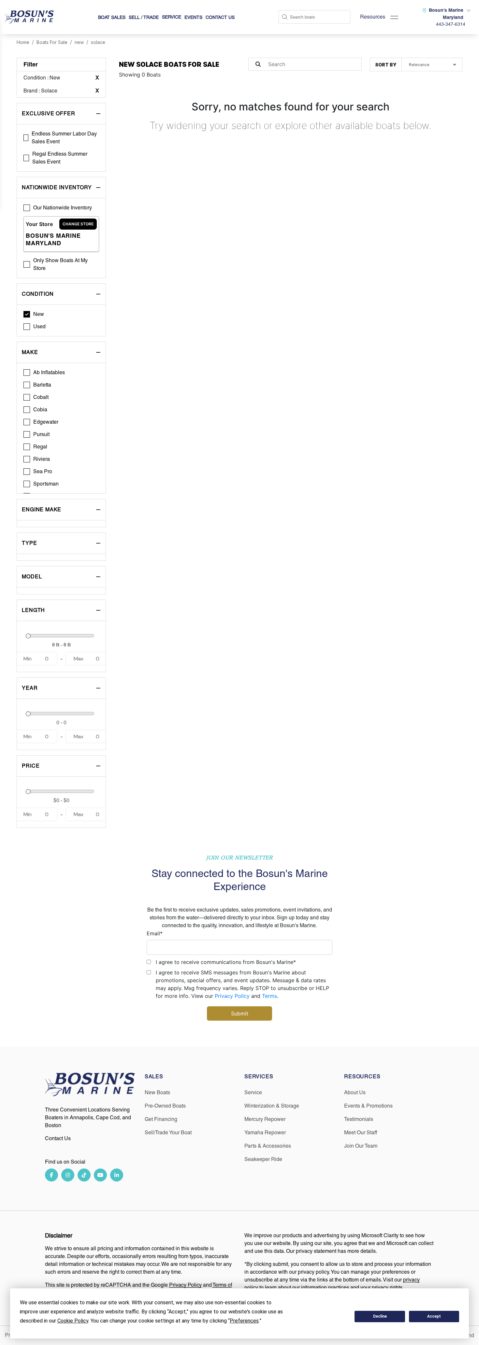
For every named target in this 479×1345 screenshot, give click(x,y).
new (79, 42)
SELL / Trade (144, 17)
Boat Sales (111, 17)
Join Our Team (360, 1146)
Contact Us (220, 17)
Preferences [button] (244, 1321)
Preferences (326, 1316)
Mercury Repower (264, 1119)
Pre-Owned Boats (165, 1106)
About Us (355, 1092)
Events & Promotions (368, 1106)
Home (23, 42)
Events (193, 17)
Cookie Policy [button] (72, 1321)
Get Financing (161, 1119)
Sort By (386, 64)
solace (98, 42)
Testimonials (358, 1119)
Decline (380, 1316)
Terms (269, 996)
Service (253, 1092)
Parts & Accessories (267, 1146)
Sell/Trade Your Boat (168, 1132)
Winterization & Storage (271, 1106)
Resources (372, 17)
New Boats (157, 1092)
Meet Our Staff (360, 1132)
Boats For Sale (51, 42)
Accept (434, 1316)
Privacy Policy (232, 996)
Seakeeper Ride (263, 1159)
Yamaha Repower (265, 1132)
